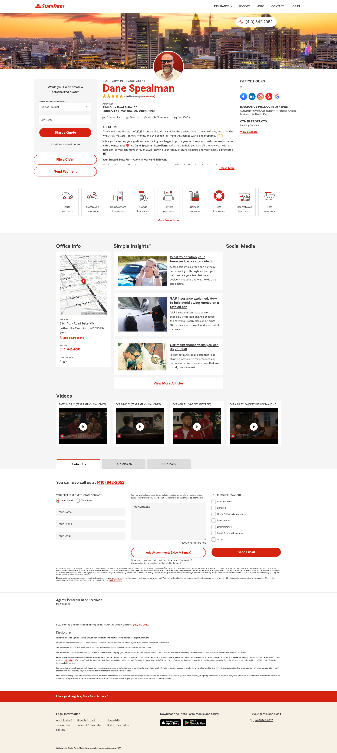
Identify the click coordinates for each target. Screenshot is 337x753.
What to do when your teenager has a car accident (191, 259)
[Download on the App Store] (170, 722)
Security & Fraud (86, 720)
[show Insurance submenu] (230, 6)
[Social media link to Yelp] (268, 96)
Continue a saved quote (65, 144)
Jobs (260, 6)
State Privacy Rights (117, 725)
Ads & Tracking (64, 720)
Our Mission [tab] (123, 464)
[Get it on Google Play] (194, 722)
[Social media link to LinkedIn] (252, 96)
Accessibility (113, 720)
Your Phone (87, 500)
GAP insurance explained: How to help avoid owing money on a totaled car (194, 303)
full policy (68, 660)
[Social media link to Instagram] (260, 96)
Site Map (60, 730)
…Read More (226, 168)
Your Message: (141, 507)
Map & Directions (73, 337)
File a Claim (65, 159)
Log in (295, 6)
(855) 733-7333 (115, 580)
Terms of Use (63, 725)
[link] (50, 6)
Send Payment (65, 171)
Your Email (67, 500)
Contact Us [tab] (78, 464)
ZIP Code (46, 119)
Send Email (246, 552)
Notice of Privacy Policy (89, 725)
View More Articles (168, 383)
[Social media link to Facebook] (243, 96)
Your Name (65, 512)
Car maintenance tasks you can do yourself (194, 347)
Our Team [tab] (169, 464)
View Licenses (248, 131)
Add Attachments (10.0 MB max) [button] (168, 552)
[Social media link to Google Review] (277, 96)
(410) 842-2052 (70, 349)
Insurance (221, 6)
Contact (277, 6)
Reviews (244, 6)
